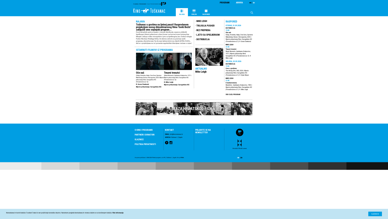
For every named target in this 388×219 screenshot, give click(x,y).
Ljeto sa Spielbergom (208, 34)
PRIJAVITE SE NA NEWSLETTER (203, 131)
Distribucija (230, 28)
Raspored (206, 14)
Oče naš (140, 72)
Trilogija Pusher (205, 25)
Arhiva (239, 2)
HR (250, 3)
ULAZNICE (139, 139)
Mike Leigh (229, 45)
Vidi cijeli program (233, 94)
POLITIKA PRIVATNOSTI (145, 144)
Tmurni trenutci (172, 72)
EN (254, 3)
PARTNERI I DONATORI (144, 134)
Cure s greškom (231, 68)
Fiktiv (182, 157)
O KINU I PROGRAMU (144, 130)
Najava (182, 14)
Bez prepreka (203, 30)
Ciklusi (194, 14)
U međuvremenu (231, 83)
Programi (224, 2)
